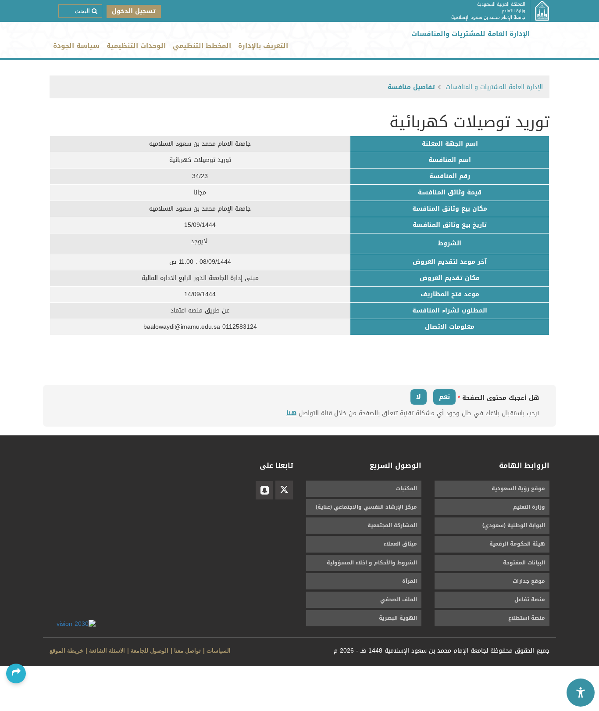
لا (418, 397)
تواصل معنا (187, 650)
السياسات (219, 650)
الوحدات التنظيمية (136, 46)
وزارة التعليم (529, 507)
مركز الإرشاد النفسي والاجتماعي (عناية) (366, 507)
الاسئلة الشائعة (107, 650)
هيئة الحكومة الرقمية (517, 544)
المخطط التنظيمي (202, 46)
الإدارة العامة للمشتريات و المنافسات (494, 87)
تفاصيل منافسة (411, 87)
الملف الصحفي (398, 599)
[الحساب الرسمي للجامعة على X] (284, 490)
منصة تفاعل (529, 599)
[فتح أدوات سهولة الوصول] (581, 693)
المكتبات (406, 488)
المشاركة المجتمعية (392, 525)
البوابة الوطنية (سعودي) (513, 525)
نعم (444, 397)
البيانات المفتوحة (524, 562)
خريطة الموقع (66, 650)
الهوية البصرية (398, 618)
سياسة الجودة (76, 46)
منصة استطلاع (526, 618)
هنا (291, 413)
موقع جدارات (529, 581)
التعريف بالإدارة (263, 46)
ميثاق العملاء (400, 544)
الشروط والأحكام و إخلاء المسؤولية (372, 562)
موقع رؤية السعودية (518, 488)
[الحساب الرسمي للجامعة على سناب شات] (264, 490)
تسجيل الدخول (134, 11)
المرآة (409, 581)
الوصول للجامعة (149, 650)
